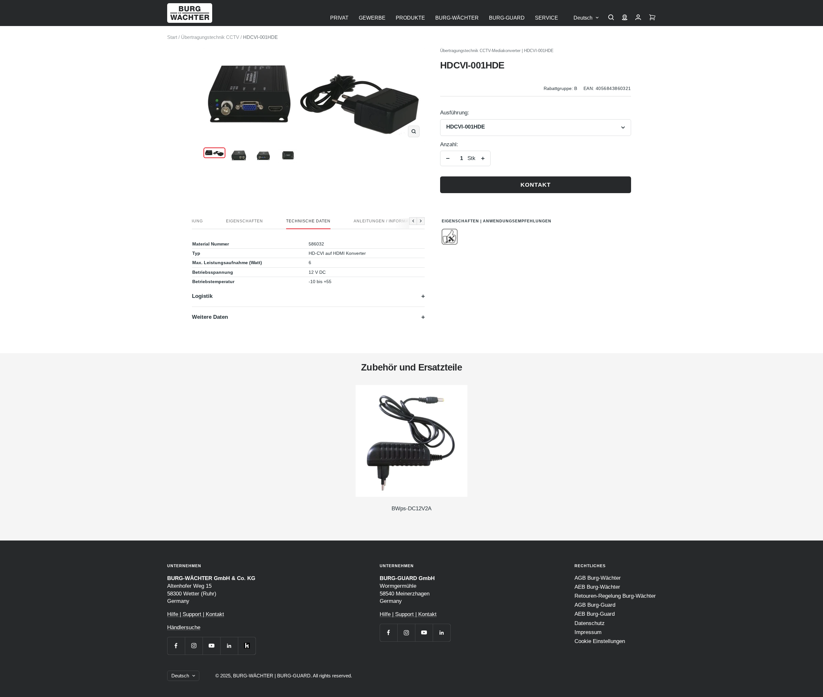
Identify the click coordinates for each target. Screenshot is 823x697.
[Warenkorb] (652, 18)
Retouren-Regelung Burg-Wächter (615, 596)
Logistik (202, 296)
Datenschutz (589, 623)
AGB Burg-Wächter (597, 578)
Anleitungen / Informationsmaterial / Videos (408, 221)
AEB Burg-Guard (594, 614)
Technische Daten (308, 221)
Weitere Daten (210, 317)
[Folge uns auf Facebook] (176, 646)
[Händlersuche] (625, 18)
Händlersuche (183, 627)
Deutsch (583, 18)
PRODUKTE (410, 18)
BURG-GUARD (507, 18)
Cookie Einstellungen (599, 641)
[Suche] (611, 18)
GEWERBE (372, 18)
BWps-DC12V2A (411, 508)
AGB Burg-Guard (594, 605)
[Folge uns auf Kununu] (247, 646)
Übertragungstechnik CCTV (210, 37)
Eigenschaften (244, 221)
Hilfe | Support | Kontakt (195, 614)
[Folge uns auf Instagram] (194, 646)
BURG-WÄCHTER (457, 18)
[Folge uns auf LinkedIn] (229, 646)
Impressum (587, 632)
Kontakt (535, 185)
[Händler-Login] (638, 18)
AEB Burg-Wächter (597, 587)
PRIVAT (339, 18)
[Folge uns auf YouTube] (211, 646)
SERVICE (546, 18)
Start (172, 37)
